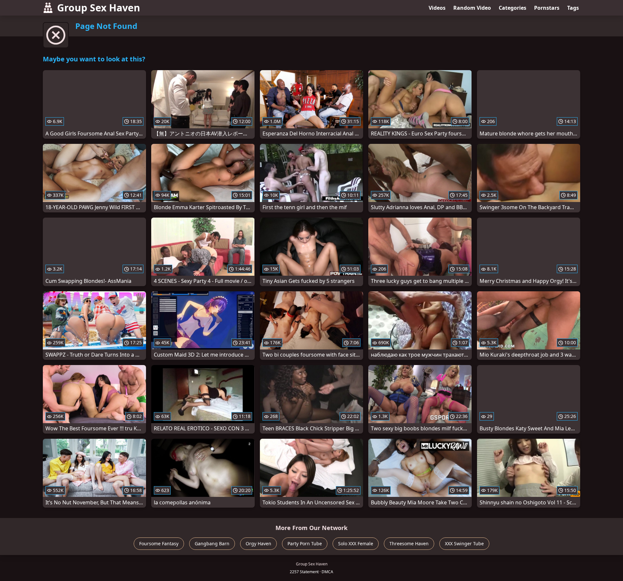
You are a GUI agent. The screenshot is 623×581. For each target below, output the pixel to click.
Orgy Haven (258, 543)
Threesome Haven (409, 543)
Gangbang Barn (212, 543)
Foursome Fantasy (158, 543)
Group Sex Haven (98, 7)
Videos (437, 7)
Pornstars (546, 7)
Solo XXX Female (355, 543)
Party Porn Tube (304, 543)
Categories (512, 7)
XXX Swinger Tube (464, 543)
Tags (573, 7)
